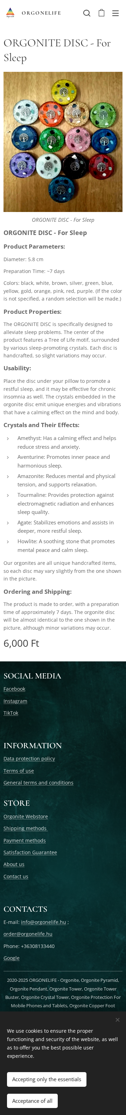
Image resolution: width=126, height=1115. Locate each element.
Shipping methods (26, 828)
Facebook (14, 688)
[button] (86, 13)
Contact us (16, 876)
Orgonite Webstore (26, 816)
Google (12, 958)
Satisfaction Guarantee (30, 852)
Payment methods (25, 840)
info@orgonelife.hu (43, 922)
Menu (115, 13)
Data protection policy (29, 758)
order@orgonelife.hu (28, 934)
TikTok (11, 713)
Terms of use (19, 770)
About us (14, 864)
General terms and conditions (39, 782)
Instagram (15, 701)
